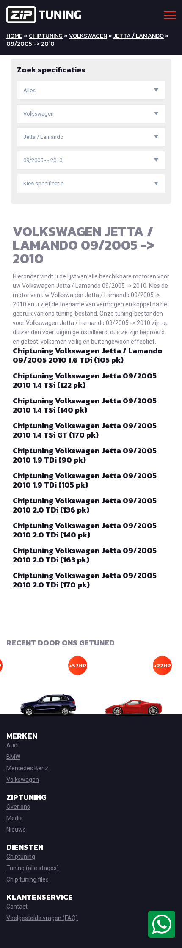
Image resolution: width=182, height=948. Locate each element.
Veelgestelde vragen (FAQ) (42, 918)
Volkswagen (88, 35)
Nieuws (16, 829)
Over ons (18, 806)
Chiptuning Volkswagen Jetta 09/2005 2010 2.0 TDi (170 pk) (85, 580)
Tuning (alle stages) (32, 868)
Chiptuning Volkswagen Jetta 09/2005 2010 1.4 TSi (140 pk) (85, 405)
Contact (17, 906)
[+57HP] (48, 705)
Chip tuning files (27, 879)
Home (14, 35)
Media (14, 818)
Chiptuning (46, 35)
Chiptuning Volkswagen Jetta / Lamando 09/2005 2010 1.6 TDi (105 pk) (88, 355)
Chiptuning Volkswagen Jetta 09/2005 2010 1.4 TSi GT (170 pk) (85, 430)
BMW (13, 756)
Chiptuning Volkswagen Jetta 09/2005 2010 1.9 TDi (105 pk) (85, 480)
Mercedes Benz (27, 768)
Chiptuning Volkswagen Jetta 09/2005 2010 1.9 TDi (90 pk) (85, 455)
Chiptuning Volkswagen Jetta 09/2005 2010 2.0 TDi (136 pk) (85, 505)
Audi (12, 745)
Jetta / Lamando (138, 35)
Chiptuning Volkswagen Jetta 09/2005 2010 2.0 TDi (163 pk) (85, 555)
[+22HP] (133, 705)
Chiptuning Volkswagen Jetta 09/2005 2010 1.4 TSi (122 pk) (85, 380)
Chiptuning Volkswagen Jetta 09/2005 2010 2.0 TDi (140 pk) (85, 530)
